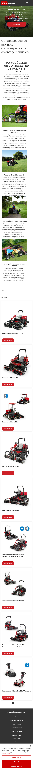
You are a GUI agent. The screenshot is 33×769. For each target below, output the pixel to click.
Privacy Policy (6, 753)
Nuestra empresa (16, 735)
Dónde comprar (16, 724)
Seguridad (16, 741)
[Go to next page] (19, 703)
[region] (16, 756)
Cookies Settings (16, 757)
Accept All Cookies (16, 766)
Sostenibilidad (16, 738)
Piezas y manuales (16, 716)
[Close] (31, 746)
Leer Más (16, 24)
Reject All (16, 761)
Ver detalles (8, 340)
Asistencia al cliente (16, 727)
